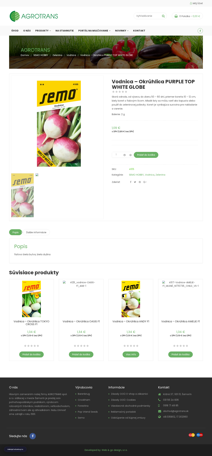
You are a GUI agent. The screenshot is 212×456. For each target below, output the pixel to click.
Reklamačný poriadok (123, 411)
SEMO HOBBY (40, 55)
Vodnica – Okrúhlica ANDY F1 (130, 321)
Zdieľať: (116, 182)
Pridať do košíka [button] (31, 354)
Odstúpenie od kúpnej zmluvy (128, 417)
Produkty (42, 30)
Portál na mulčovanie (93, 30)
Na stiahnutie (64, 30)
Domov (25, 55)
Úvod (15, 30)
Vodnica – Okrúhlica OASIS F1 (81, 321)
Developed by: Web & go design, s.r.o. (106, 450)
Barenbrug (84, 394)
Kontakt (139, 30)
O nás (27, 30)
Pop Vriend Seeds (88, 411)
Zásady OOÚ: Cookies (123, 400)
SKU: (114, 169)
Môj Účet (198, 3)
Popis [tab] (16, 232)
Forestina (83, 405)
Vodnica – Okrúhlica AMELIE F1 (180, 321)
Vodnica (71, 55)
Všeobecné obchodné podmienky (130, 405)
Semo (81, 417)
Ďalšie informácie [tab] (36, 232)
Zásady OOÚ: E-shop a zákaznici (129, 394)
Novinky (120, 30)
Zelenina (57, 55)
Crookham (84, 400)
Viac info (131, 354)
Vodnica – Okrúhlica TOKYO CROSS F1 (31, 323)
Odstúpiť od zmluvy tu (15, 449)
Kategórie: (117, 174)
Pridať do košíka (146, 155)
